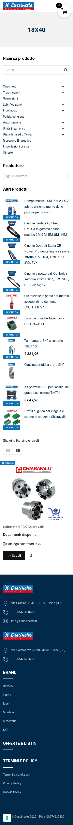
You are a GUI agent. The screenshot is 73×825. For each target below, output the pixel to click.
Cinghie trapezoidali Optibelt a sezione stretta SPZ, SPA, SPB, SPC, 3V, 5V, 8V (46, 279)
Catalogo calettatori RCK (23, 544)
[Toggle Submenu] (63, 86)
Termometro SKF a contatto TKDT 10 (43, 343)
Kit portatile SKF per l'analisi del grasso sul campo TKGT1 (47, 390)
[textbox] (36, 176)
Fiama (7, 695)
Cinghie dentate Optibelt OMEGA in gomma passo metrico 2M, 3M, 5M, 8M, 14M (45, 229)
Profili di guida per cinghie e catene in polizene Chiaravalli (44, 414)
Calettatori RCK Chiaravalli (23, 527)
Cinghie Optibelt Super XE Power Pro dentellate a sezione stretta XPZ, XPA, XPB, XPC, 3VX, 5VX (46, 254)
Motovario (10, 721)
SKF (5, 730)
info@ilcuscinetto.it (24, 621)
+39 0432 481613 (22, 612)
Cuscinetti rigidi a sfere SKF (44, 365)
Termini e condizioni (16, 774)
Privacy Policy (12, 783)
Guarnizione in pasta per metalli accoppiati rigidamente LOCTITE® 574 (46, 301)
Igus (6, 703)
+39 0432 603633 (22, 659)
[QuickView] (30, 555)
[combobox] (36, 176)
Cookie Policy (12, 792)
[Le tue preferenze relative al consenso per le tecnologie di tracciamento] (7, 818)
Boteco (8, 686)
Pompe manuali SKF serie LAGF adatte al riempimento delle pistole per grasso (47, 206)
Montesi (8, 712)
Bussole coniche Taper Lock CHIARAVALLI (44, 321)
